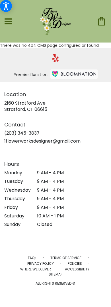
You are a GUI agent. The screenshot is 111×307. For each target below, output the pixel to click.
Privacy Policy (40, 263)
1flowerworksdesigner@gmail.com (42, 141)
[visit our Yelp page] (56, 58)
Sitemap (55, 274)
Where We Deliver (35, 269)
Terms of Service (65, 257)
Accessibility (77, 269)
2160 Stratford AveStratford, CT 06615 (25, 106)
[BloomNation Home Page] (74, 74)
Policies (75, 263)
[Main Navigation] (8, 21)
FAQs (32, 257)
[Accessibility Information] (6, 6)
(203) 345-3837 (22, 133)
